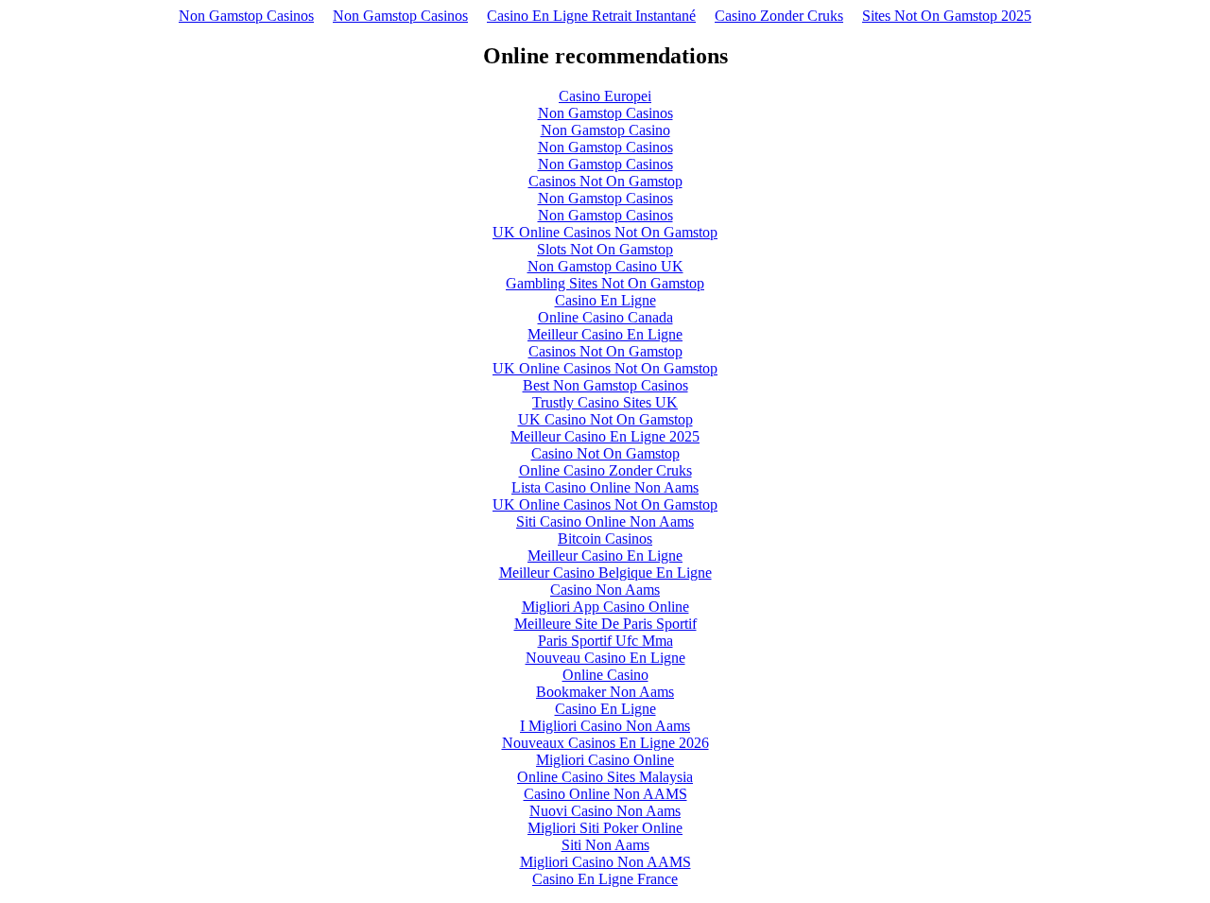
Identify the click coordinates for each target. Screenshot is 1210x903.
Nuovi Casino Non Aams (605, 811)
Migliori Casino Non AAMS (605, 862)
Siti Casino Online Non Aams (605, 521)
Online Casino (605, 675)
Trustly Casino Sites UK (605, 402)
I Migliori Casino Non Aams (605, 726)
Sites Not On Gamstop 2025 (946, 16)
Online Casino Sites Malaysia (605, 777)
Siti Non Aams (605, 845)
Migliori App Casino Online (605, 607)
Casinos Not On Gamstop (605, 181)
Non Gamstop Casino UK (605, 266)
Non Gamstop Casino (605, 130)
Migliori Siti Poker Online (605, 828)
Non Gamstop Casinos (246, 16)
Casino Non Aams (605, 590)
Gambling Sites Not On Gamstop (605, 283)
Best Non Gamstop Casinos (605, 385)
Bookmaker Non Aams (605, 692)
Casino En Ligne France (605, 879)
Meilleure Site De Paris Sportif (605, 624)
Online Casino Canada (605, 317)
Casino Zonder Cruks (779, 16)
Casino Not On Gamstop (605, 453)
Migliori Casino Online (605, 760)
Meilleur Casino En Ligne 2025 (605, 436)
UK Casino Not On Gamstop (605, 419)
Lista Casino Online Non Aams (605, 487)
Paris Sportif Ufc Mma (605, 641)
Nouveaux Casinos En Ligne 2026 (605, 743)
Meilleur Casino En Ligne (605, 334)
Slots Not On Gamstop (605, 249)
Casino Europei (605, 96)
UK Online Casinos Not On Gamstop (605, 232)
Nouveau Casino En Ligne (605, 658)
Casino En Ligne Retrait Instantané (591, 16)
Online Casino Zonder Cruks (605, 470)
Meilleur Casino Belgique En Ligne (605, 572)
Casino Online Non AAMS (605, 794)
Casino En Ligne (605, 300)
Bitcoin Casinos (605, 538)
